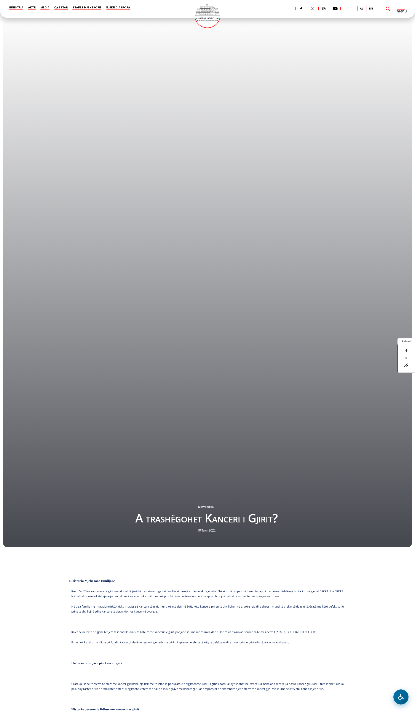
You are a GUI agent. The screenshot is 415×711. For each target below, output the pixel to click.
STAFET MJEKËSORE (86, 7)
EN (371, 8)
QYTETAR (61, 7)
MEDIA (44, 7)
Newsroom (206, 507)
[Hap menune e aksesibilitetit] (401, 697)
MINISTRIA (16, 7)
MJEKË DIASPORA (118, 7)
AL (362, 8)
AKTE (32, 7)
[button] (406, 365)
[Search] (388, 8)
